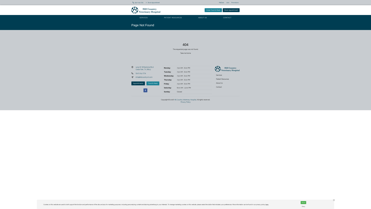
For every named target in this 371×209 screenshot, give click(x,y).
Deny (303, 206)
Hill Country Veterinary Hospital (185, 100)
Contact (227, 18)
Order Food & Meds (213, 10)
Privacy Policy (186, 102)
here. (267, 204)
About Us (202, 18)
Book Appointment (231, 10)
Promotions (235, 2)
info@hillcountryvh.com (144, 77)
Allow (303, 202)
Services (144, 18)
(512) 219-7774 (141, 73)
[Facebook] (145, 90)
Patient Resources (173, 18)
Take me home (185, 53)
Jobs (227, 2)
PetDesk (221, 2)
